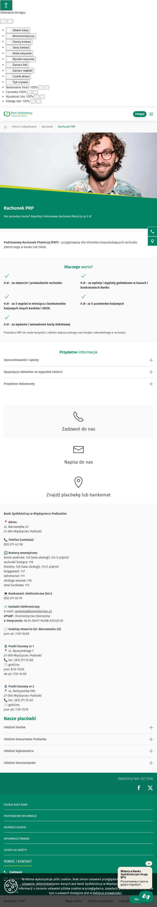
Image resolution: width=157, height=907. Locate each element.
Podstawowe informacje (20, 816)
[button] (151, 114)
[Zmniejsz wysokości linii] (36, 97)
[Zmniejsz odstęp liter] (32, 101)
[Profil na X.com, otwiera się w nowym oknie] (150, 787)
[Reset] (3, 21)
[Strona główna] (5, 126)
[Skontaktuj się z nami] (152, 231)
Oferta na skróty (15, 850)
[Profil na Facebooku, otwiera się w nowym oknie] (139, 787)
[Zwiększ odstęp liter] (38, 101)
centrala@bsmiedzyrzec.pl (33, 611)
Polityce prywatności (107, 893)
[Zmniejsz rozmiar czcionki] (29, 92)
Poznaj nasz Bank (15, 804)
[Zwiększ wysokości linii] (42, 97)
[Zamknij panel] (10, 21)
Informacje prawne (16, 838)
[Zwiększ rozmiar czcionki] (35, 92)
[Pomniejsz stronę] (40, 87)
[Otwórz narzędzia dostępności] (6, 5)
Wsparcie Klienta (15, 827)
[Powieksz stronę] (46, 87)
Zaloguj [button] (139, 114)
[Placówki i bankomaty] (152, 241)
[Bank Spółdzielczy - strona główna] (18, 114)
